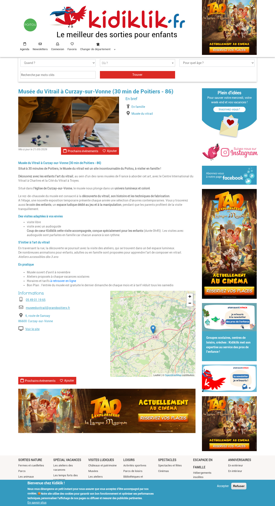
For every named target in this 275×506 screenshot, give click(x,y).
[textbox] (137, 63)
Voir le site (32, 329)
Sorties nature (30, 460)
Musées (93, 471)
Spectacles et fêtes (170, 465)
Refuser (238, 486)
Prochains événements (83, 151)
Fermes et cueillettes (31, 465)
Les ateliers (95, 476)
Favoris (72, 49)
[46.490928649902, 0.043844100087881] (153, 329)
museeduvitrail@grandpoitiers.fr (48, 307)
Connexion (57, 49)
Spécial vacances (67, 460)
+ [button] (189, 296)
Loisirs (129, 460)
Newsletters (40, 49)
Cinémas (163, 471)
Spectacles (167, 460)
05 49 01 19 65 (36, 300)
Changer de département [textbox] (95, 49)
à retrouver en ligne (63, 281)
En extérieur (235, 465)
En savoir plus (37, 502)
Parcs (22, 471)
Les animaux (26, 476)
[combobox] (97, 45)
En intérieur (235, 471)
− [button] (189, 303)
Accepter (223, 486)
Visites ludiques (101, 460)
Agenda (24, 49)
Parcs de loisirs (132, 471)
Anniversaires (239, 460)
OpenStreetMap (173, 375)
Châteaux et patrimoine (102, 465)
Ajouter (112, 151)
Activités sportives (134, 465)
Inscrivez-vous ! (229, 109)
